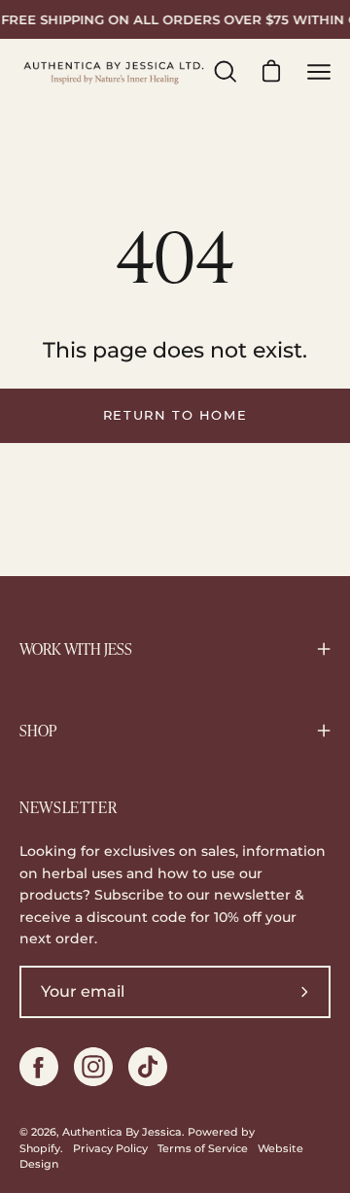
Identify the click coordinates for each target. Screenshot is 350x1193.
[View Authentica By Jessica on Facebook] (38, 1066)
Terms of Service (203, 1148)
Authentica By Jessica (122, 1132)
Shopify (39, 1148)
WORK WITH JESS (75, 649)
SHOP (37, 730)
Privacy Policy (110, 1148)
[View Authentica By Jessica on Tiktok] (147, 1066)
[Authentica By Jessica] (114, 71)
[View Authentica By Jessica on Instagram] (93, 1066)
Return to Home (175, 415)
